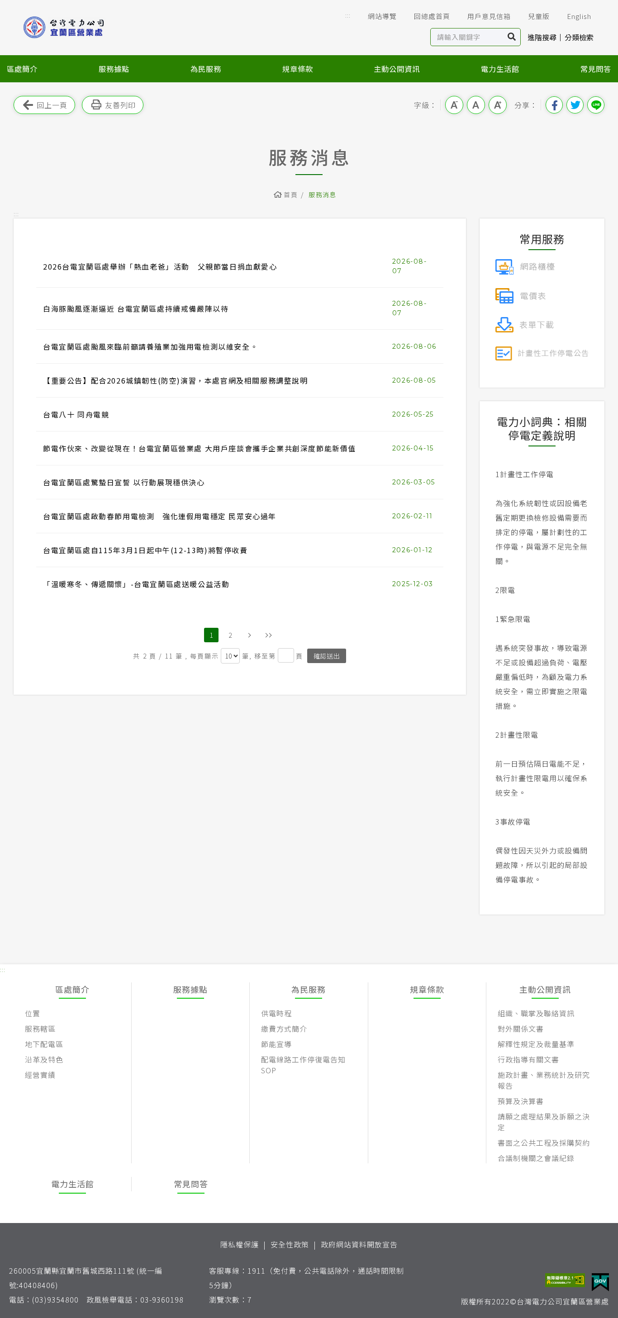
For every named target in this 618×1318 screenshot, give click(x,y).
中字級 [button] (476, 105)
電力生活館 (500, 68)
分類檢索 (579, 37)
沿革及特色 (44, 1059)
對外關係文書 (521, 1028)
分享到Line (595, 105)
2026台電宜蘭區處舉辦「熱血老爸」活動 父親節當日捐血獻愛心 (160, 266)
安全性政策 (290, 1244)
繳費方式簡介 (284, 1028)
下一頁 (249, 635)
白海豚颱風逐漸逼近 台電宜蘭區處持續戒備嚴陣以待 (135, 308)
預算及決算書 (521, 1100)
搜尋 (512, 37)
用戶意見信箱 (489, 16)
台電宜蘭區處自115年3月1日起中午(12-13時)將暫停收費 (145, 550)
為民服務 (205, 68)
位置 (32, 1013)
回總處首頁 (432, 16)
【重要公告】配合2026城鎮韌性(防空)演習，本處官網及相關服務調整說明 (175, 380)
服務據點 (114, 68)
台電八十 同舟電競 (76, 414)
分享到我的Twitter (575, 105)
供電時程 (276, 1013)
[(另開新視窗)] (525, 265)
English (579, 16)
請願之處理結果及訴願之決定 (544, 1122)
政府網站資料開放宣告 (359, 1244)
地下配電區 (44, 1043)
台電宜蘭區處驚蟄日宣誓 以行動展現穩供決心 (124, 482)
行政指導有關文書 (528, 1059)
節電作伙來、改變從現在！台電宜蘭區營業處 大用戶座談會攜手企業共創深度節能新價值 (199, 448)
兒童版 (539, 16)
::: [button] (348, 15)
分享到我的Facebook (554, 105)
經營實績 (40, 1074)
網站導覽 (382, 16)
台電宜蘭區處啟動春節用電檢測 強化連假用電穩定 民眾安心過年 (159, 516)
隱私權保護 (239, 1244)
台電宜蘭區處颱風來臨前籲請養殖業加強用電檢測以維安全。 (150, 346)
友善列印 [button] (120, 105)
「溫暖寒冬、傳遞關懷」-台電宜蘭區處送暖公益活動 (136, 583)
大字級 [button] (498, 105)
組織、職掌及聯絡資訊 (536, 1013)
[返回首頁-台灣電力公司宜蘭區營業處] (76, 27)
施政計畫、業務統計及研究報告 (544, 1080)
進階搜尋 (542, 37)
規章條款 (297, 68)
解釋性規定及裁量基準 (536, 1043)
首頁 (291, 194)
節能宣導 (276, 1043)
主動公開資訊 (397, 68)
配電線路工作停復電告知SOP (303, 1065)
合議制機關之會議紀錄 (536, 1157)
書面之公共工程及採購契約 (544, 1142)
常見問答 (595, 68)
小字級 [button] (454, 105)
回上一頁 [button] (52, 105)
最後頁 (268, 635)
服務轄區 (40, 1028)
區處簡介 (22, 68)
